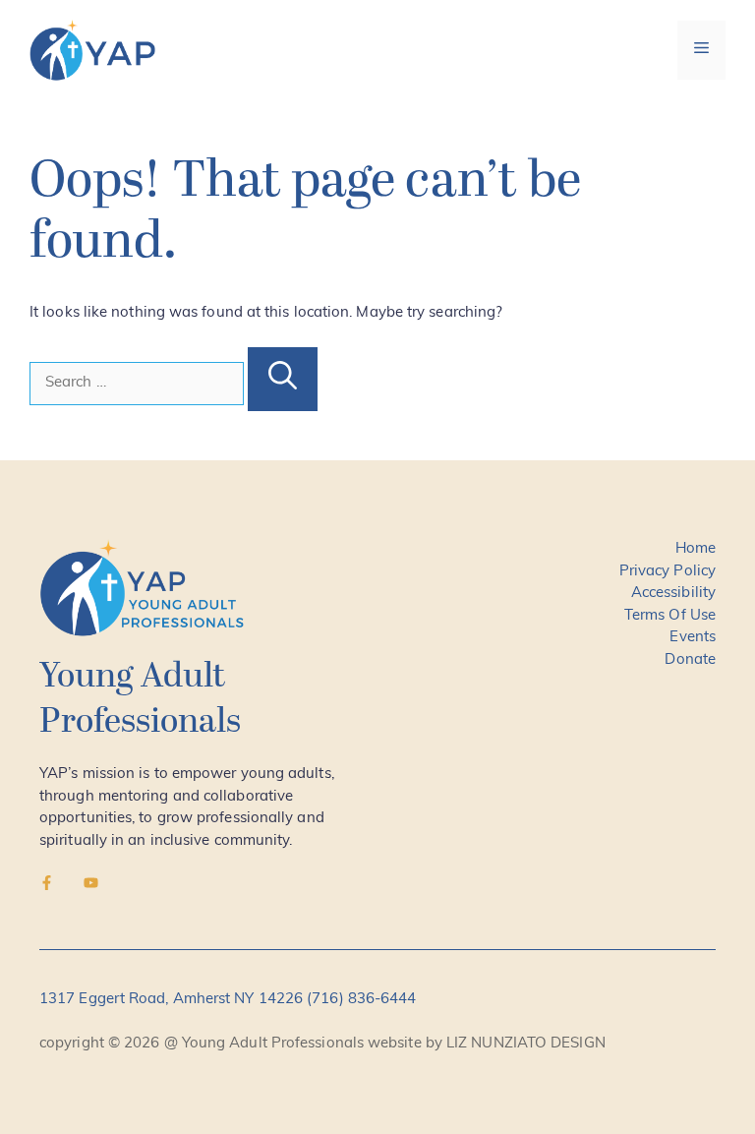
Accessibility (673, 593)
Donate (690, 660)
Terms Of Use (670, 616)
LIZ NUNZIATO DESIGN (526, 1044)
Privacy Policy (667, 572)
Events (692, 637)
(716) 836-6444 (361, 999)
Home (695, 549)
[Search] (283, 379)
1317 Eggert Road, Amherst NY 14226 (173, 999)
